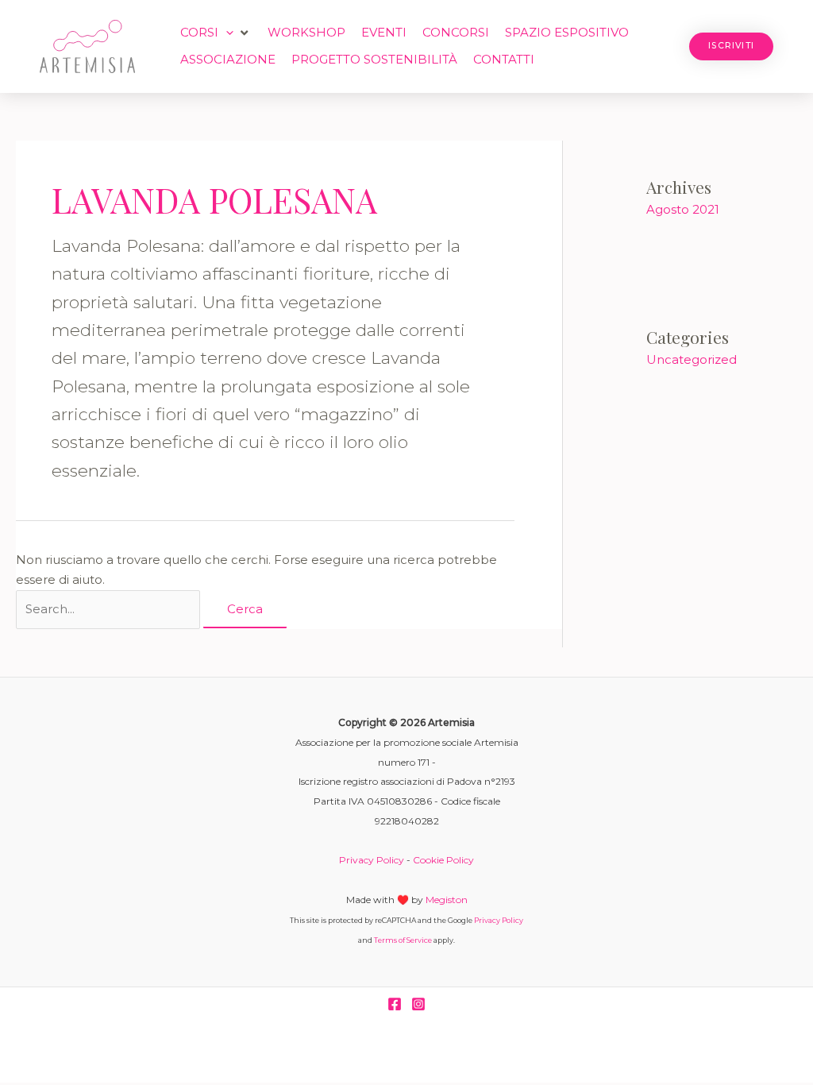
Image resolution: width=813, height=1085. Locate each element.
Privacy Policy (371, 860)
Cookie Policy (443, 860)
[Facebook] (394, 1004)
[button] (216, 33)
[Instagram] (418, 1004)
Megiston (447, 899)
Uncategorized (691, 359)
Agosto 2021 (682, 209)
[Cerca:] (109, 608)
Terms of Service (403, 940)
